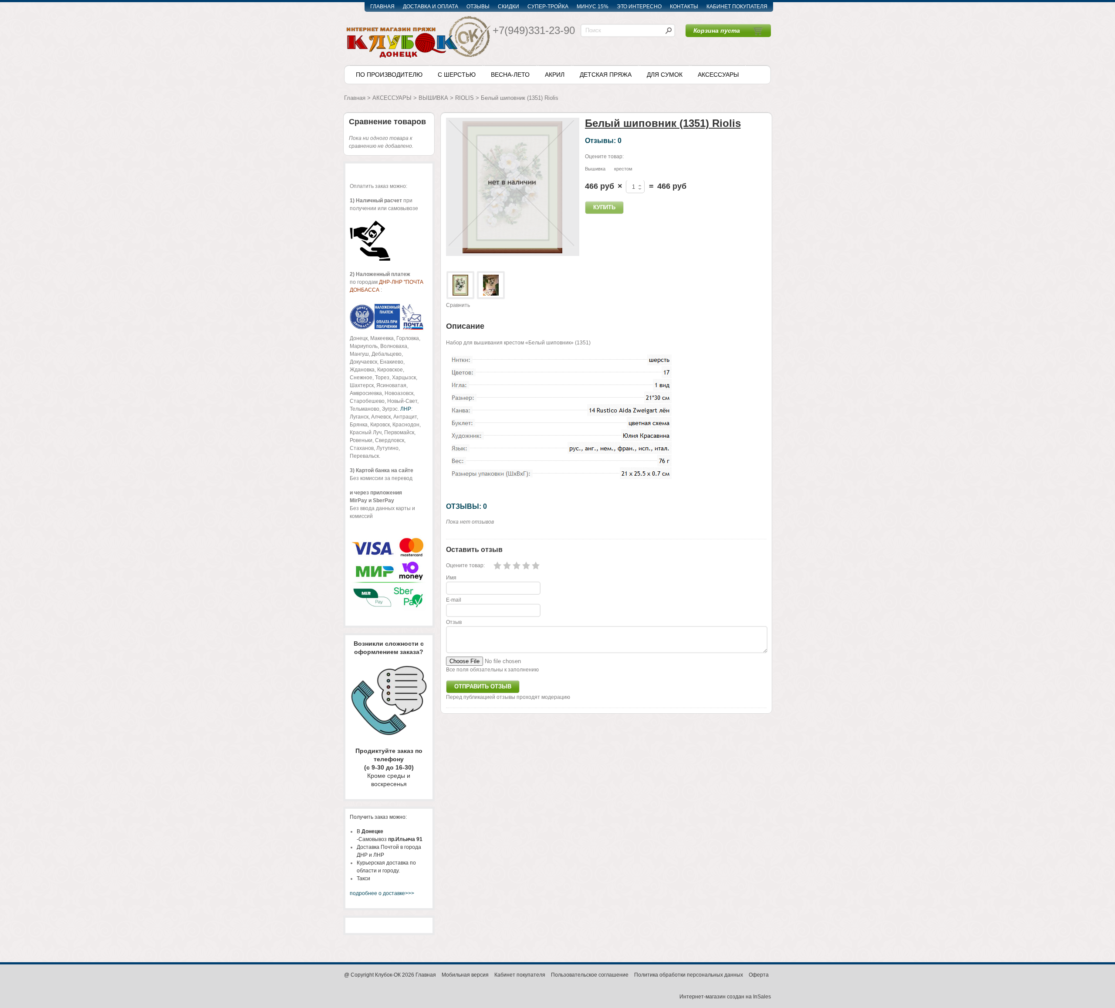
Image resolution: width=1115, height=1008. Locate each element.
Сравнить (458, 305)
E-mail (453, 600)
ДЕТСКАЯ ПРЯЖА (606, 74)
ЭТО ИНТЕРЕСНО (639, 6)
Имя (451, 578)
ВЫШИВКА (433, 98)
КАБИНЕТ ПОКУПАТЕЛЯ (736, 6)
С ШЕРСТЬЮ (457, 74)
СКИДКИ (508, 6)
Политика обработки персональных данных (688, 975)
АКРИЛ (554, 74)
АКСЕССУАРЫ (718, 74)
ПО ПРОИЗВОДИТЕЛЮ (389, 74)
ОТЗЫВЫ (478, 6)
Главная (354, 98)
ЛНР (405, 409)
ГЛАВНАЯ (382, 6)
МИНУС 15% (592, 6)
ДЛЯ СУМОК (665, 74)
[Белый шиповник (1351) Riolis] (460, 285)
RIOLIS (464, 98)
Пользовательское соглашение (589, 975)
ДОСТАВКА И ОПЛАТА (430, 6)
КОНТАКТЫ (684, 6)
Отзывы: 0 (603, 140)
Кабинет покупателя (519, 975)
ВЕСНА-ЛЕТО (510, 74)
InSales (762, 997)
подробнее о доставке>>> (382, 893)
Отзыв (454, 622)
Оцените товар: (604, 156)
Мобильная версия (465, 975)
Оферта (759, 975)
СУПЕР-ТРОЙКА (547, 6)
